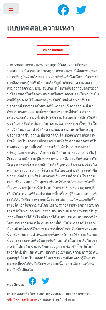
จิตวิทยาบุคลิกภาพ (23, 299)
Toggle (11, 10)
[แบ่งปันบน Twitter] (45, 281)
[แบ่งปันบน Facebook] (32, 281)
